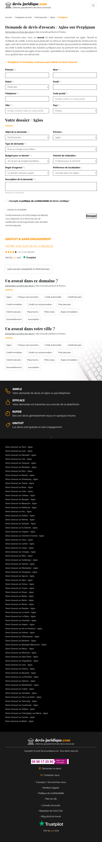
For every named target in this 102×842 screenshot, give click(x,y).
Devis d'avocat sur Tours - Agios (19, 540)
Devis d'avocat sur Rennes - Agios (20, 520)
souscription (33, 319)
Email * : (57, 81)
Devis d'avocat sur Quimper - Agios (20, 524)
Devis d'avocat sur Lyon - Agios (18, 451)
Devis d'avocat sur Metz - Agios (19, 556)
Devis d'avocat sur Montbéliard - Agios (22, 685)
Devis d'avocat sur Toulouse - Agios (20, 463)
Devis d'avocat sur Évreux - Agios (19, 584)
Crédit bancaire (75, 297)
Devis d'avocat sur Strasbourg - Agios (21, 479)
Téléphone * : (12, 93)
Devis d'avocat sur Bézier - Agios (19, 721)
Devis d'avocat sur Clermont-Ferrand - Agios (24, 536)
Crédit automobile (53, 297)
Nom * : (56, 69)
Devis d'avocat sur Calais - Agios (19, 548)
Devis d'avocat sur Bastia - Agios (19, 596)
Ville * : (8, 105)
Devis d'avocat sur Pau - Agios (18, 511)
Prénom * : (10, 69)
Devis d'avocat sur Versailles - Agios (21, 693)
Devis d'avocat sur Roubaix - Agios (20, 608)
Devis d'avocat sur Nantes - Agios (20, 475)
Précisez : (58, 132)
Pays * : (56, 105)
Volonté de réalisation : (65, 155)
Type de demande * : (15, 144)
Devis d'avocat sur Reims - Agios (19, 600)
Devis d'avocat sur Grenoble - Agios (20, 620)
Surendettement (14, 319)
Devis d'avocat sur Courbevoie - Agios (21, 705)
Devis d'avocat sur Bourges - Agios (20, 499)
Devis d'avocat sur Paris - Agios (19, 447)
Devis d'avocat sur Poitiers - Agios (20, 516)
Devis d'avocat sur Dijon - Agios (19, 580)
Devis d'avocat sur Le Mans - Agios (20, 616)
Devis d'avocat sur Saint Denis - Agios (21, 657)
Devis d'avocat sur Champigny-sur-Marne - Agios (26, 713)
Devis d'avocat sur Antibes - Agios (20, 709)
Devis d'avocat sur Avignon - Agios (20, 532)
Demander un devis (51, 768)
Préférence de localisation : (67, 167)
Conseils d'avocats (51, 805)
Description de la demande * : (20, 179)
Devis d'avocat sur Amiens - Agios (20, 633)
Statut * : (9, 81)
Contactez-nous (52, 775)
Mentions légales (51, 788)
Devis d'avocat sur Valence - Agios (20, 681)
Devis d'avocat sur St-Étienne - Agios (21, 528)
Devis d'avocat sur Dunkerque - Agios (21, 560)
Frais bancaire (64, 304)
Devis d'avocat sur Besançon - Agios (21, 503)
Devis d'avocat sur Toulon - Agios (19, 483)
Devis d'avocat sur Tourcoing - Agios (21, 701)
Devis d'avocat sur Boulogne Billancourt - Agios (25, 645)
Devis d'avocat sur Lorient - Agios (19, 544)
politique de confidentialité (35, 201)
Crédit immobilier (14, 304)
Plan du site (51, 799)
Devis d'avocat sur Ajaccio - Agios (20, 576)
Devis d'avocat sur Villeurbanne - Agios (22, 636)
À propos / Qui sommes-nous (51, 782)
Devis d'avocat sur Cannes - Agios (20, 717)
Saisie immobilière (69, 312)
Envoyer (91, 216)
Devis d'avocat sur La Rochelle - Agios (22, 677)
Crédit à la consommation (40, 304)
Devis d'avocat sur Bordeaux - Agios (21, 467)
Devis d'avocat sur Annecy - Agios (20, 669)
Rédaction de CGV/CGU (51, 811)
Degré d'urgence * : (15, 167)
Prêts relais (49, 312)
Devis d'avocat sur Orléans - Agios (20, 495)
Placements (32, 312)
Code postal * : (60, 93)
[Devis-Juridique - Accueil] (28, 5)
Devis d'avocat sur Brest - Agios (19, 487)
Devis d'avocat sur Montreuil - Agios (20, 653)
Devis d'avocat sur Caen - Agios (19, 491)
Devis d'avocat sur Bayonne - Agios (20, 673)
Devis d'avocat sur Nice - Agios (18, 471)
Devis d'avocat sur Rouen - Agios (19, 592)
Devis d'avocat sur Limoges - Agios (20, 552)
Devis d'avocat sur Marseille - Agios (20, 455)
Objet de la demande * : (17, 132)
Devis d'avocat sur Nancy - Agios (19, 649)
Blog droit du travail (51, 816)
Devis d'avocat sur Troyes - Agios (19, 588)
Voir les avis (13, 257)
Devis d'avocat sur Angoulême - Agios (21, 661)
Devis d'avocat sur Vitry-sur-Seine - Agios (23, 697)
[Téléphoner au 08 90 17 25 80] (50, 761)
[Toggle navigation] (93, 5)
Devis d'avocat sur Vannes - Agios (20, 564)
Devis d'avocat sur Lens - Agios (18, 665)
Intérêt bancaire (13, 312)
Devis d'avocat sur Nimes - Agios (19, 604)
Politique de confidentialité (51, 793)
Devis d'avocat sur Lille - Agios (18, 459)
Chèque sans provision (28, 297)
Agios (8, 297)
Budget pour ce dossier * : (18, 155)
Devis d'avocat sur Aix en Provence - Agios (23, 629)
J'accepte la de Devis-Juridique (39, 201)
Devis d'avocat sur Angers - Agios (19, 624)
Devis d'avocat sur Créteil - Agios (19, 689)
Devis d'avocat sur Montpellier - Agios (21, 568)
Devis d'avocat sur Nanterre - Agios (20, 641)
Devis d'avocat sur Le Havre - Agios (20, 612)
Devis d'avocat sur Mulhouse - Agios (21, 507)
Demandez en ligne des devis (19, 32)
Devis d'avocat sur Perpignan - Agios (21, 572)
